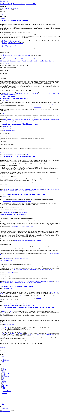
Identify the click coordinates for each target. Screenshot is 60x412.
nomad (3, 362)
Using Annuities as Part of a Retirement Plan (9, 57)
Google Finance (2, 127)
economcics (5, 121)
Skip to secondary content (4, 1)
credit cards (18, 283)
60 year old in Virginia (5, 327)
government (22, 283)
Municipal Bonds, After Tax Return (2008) (15, 190)
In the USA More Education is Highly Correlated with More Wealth (13, 119)
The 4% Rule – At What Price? (6, 46)
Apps (3, 14)
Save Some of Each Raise (21, 57)
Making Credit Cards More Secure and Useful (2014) (34, 282)
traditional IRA (2, 293)
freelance (4, 380)
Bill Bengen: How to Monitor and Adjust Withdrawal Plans (11, 41)
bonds (14, 191)
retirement (29, 58)
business (4, 369)
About (3, 13)
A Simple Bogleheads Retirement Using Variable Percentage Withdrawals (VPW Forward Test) (16, 55)
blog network (3, 367)
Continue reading (3, 347)
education (22, 121)
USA (34, 58)
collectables (3, 371)
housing (18, 258)
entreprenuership (5, 376)
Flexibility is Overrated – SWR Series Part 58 (9, 45)
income (25, 121)
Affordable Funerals (5, 408)
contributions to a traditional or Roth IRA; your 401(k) (17, 295)
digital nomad (5, 373)
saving (32, 58)
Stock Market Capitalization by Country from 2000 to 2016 (48, 93)
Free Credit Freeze (6, 261)
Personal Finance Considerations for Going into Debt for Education (48, 104)
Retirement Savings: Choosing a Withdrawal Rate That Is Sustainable (12, 43)
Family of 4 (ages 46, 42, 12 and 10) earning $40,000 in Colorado (12, 333)
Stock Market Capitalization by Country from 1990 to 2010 (30, 93)
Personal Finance (15, 58)
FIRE (22, 58)
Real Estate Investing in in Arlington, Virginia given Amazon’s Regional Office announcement (28, 240)
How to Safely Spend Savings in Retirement (14, 20)
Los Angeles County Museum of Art (9, 324)
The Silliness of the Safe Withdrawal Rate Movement (10, 40)
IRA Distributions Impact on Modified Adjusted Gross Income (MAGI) (23, 194)
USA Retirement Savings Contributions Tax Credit (16, 286)
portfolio (23, 154)
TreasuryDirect (17, 179)
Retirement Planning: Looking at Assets (12, 152)
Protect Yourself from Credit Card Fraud (23, 281)
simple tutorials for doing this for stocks (9, 130)
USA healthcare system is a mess (6, 311)
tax (27, 212)
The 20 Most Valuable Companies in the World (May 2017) (12, 93)
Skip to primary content (3, 0)
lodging (3, 389)
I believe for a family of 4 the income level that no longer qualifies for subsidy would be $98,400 (39, 334)
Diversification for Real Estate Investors (13, 215)
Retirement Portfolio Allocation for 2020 (34, 151)
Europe (3, 377)
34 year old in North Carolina (6, 331)
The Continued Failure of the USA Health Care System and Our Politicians (14, 282)
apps (3, 356)
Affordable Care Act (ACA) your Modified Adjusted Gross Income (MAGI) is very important (17, 201)
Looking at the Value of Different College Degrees (31, 119)
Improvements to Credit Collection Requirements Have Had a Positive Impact (41, 281)
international (5, 385)
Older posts (2, 18)
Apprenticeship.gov (3, 117)
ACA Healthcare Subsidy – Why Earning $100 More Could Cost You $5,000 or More (15, 210)
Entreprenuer (4, 359)
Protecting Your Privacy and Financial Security (10, 281)
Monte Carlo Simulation (5, 53)
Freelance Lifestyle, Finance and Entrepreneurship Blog (18, 4)
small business (5, 397)
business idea (4, 370)
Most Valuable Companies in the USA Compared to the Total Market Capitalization (27, 61)
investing (9, 96)
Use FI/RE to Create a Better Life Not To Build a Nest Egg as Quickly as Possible (15, 151)
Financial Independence (6, 58)
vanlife (3, 404)
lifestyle (28, 121)
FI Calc (3, 54)
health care (4, 382)
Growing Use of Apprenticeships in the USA (14, 98)
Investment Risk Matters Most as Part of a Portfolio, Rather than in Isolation (21, 226)
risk (28, 258)
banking (15, 283)
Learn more (39, 298)
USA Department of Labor (7, 113)
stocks (12, 96)
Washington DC (10, 272)
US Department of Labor (37, 107)
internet (17, 191)
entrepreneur (4, 358)
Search (1, 9)
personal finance (25, 58)
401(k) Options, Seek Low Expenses (23, 303)
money (10, 22)
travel (3, 402)
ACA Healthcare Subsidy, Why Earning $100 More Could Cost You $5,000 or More (29, 189)
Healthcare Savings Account (53, 292)
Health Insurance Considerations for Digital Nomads (51, 210)
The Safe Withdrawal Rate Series (7, 42)
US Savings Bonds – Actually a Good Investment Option (18, 156)
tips (27, 154)
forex (3, 379)
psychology (4, 393)
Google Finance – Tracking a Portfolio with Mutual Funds (19, 124)
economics (19, 121)
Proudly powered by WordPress (5, 411)
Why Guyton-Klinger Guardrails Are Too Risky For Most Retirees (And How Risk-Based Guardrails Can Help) (19, 44)
